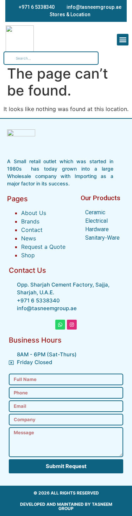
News (28, 238)
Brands (30, 221)
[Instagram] (72, 325)
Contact (32, 229)
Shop (28, 255)
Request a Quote (43, 246)
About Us (33, 212)
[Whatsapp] (60, 325)
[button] (122, 39)
